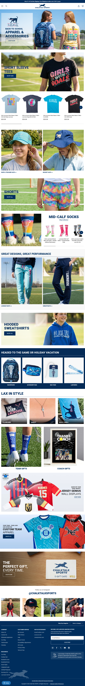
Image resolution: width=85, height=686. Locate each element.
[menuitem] (79, 6)
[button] (2, 6)
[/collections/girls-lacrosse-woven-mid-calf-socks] (21, 230)
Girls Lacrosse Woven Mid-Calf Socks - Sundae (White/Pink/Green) (50, 240)
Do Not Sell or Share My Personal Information (42, 680)
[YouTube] (65, 648)
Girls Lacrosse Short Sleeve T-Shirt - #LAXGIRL (51, 116)
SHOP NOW (9, 574)
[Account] (79, 6)
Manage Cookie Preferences (57, 683)
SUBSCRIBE (67, 642)
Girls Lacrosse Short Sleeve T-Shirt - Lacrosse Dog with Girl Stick (30, 116)
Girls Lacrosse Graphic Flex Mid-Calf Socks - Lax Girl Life (77, 240)
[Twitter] (61, 648)
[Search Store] (6, 6)
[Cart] (83, 6)
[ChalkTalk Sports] (42, 6)
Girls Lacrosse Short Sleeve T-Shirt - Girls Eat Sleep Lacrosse (9, 116)
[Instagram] (52, 648)
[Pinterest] (69, 648)
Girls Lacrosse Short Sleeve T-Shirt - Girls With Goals (73, 116)
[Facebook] (57, 648)
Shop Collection (63, 220)
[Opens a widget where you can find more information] (6, 683)
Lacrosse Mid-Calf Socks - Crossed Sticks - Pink (64, 240)
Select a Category (77, 623)
